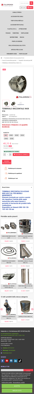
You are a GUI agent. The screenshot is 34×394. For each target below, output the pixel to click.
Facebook (2, 360)
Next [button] (33, 309)
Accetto (17, 386)
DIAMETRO (6, 132)
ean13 (4, 116)
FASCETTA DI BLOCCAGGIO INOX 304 (8, 261)
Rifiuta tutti (17, 391)
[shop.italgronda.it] (7, 5)
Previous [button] (1, 309)
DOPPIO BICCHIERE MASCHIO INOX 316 (25, 237)
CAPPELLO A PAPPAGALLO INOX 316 (8, 317)
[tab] (17, 187)
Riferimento (5, 115)
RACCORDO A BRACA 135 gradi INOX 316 (25, 261)
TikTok (20, 360)
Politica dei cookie (7, 382)
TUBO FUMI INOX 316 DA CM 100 (25, 286)
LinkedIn (15, 360)
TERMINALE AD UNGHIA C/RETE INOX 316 (8, 286)
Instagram (11, 360)
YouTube (6, 360)
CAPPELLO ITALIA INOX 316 (25, 316)
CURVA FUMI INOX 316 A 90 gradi (8, 237)
